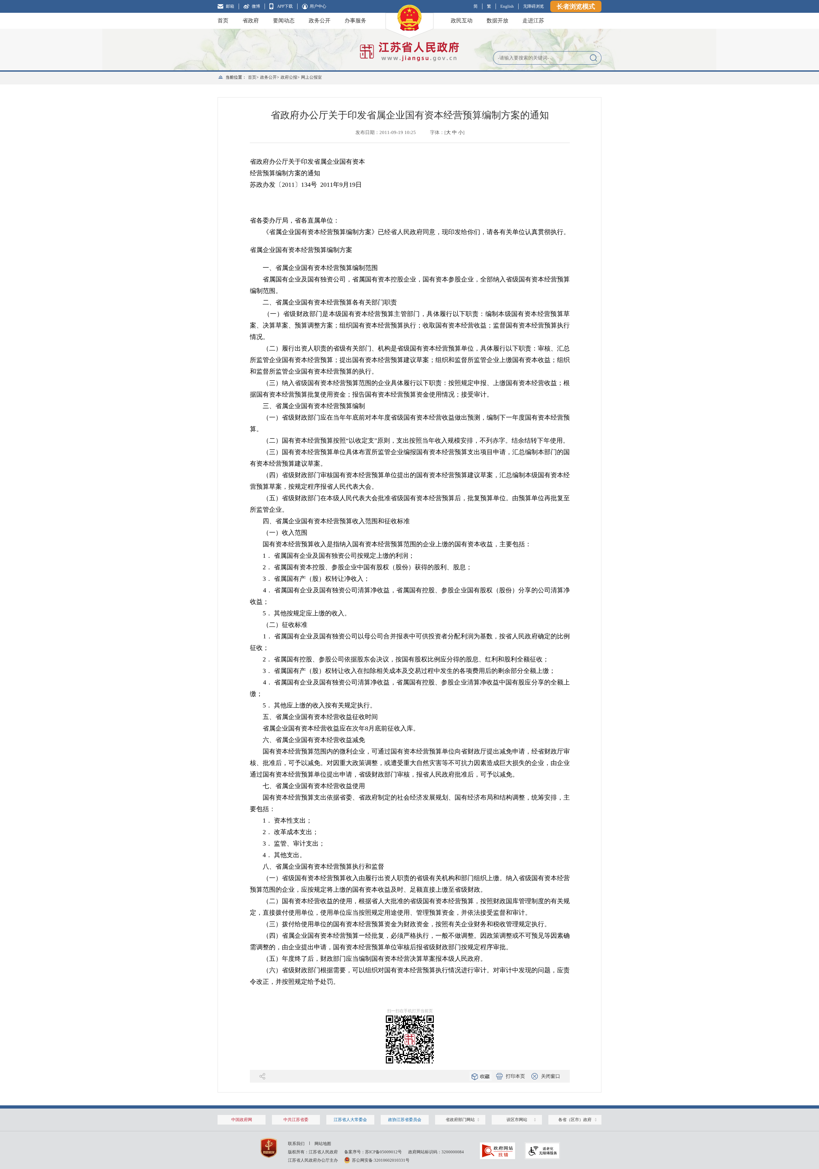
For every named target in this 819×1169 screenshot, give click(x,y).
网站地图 (322, 1143)
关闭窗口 (550, 1076)
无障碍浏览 (533, 6)
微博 (256, 6)
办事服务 (355, 21)
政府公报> (290, 77)
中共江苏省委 (295, 1119)
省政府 (251, 21)
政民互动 (462, 21)
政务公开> (269, 77)
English (507, 6)
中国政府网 (241, 1119)
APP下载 (285, 6)
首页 (223, 21)
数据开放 (497, 21)
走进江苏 (533, 21)
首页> (253, 77)
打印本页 (515, 1076)
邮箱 (230, 6)
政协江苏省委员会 (404, 1119)
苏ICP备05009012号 (383, 1151)
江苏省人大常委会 (350, 1119)
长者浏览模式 (576, 6)
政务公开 (319, 21)
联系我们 (296, 1143)
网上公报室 (311, 77)
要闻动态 (284, 21)
